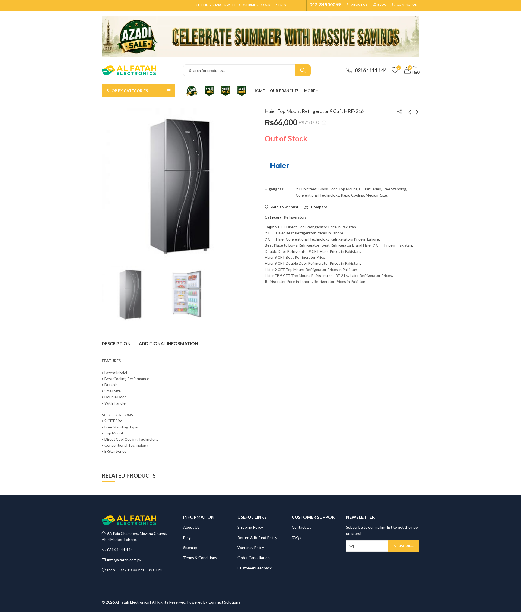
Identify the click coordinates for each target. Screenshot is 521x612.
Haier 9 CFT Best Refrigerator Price (295, 257)
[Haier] (279, 165)
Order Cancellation (253, 557)
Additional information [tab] (168, 343)
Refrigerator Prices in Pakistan (339, 281)
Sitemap (190, 547)
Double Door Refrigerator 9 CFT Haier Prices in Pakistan (312, 251)
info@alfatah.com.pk (123, 559)
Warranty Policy (250, 547)
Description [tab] (116, 343)
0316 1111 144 (119, 549)
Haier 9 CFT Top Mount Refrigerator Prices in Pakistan (311, 269)
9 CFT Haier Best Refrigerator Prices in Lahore (304, 233)
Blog (187, 537)
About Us (191, 527)
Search (303, 70)
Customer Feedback (254, 568)
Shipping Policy (250, 527)
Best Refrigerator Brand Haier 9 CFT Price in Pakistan (367, 245)
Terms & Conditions (200, 557)
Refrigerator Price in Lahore (288, 281)
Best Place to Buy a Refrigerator (292, 245)
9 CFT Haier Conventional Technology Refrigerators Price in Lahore (322, 239)
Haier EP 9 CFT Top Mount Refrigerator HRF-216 (306, 275)
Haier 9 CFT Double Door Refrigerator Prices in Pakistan (312, 263)
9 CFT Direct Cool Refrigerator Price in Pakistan (315, 227)
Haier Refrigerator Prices (371, 275)
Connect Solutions (224, 602)
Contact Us (301, 527)
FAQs (296, 537)
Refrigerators (295, 217)
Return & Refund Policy (257, 537)
